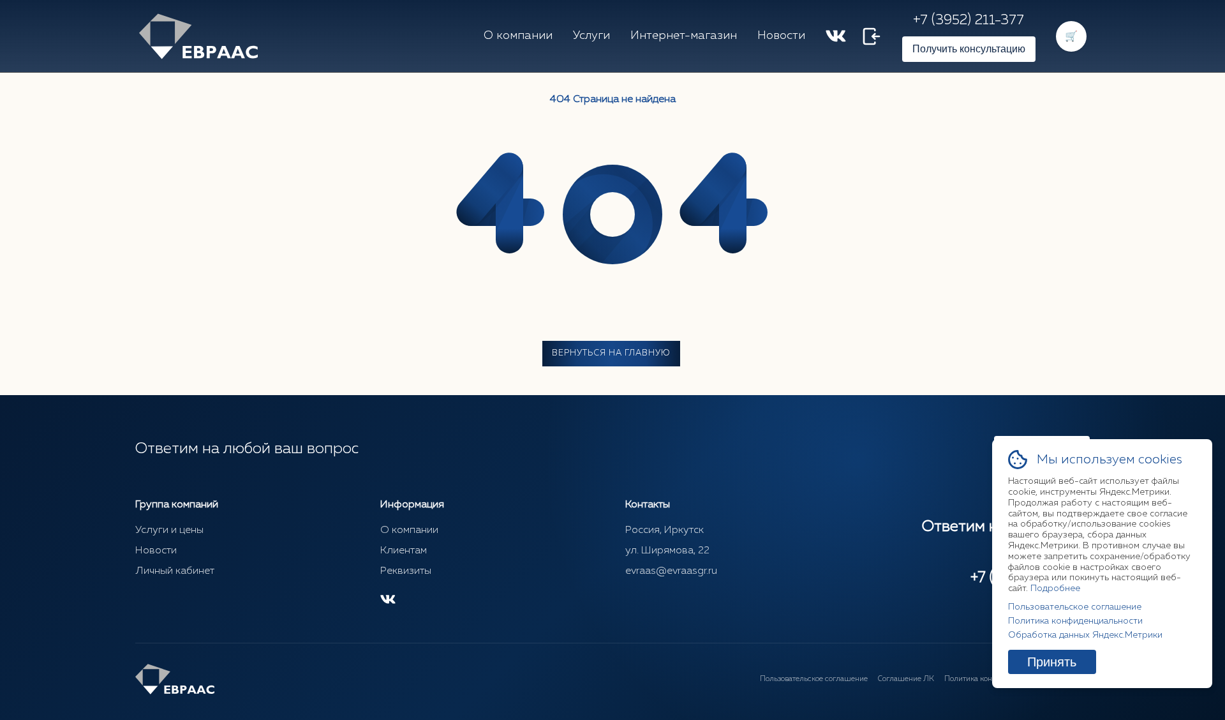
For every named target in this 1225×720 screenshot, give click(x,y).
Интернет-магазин (683, 35)
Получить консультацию (968, 48)
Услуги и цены (169, 530)
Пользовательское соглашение (814, 679)
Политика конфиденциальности (1075, 621)
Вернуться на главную (611, 353)
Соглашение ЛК (906, 679)
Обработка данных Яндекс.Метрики (1085, 635)
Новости (781, 35)
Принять (1051, 662)
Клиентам (403, 551)
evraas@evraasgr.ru (671, 571)
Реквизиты (405, 571)
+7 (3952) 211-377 (968, 20)
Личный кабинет (174, 571)
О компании (518, 35)
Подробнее (1055, 588)
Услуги (591, 35)
